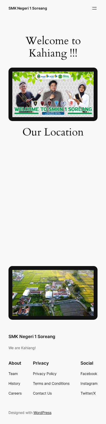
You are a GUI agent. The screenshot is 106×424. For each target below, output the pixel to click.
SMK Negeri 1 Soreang (27, 8)
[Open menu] (94, 8)
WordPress (42, 412)
